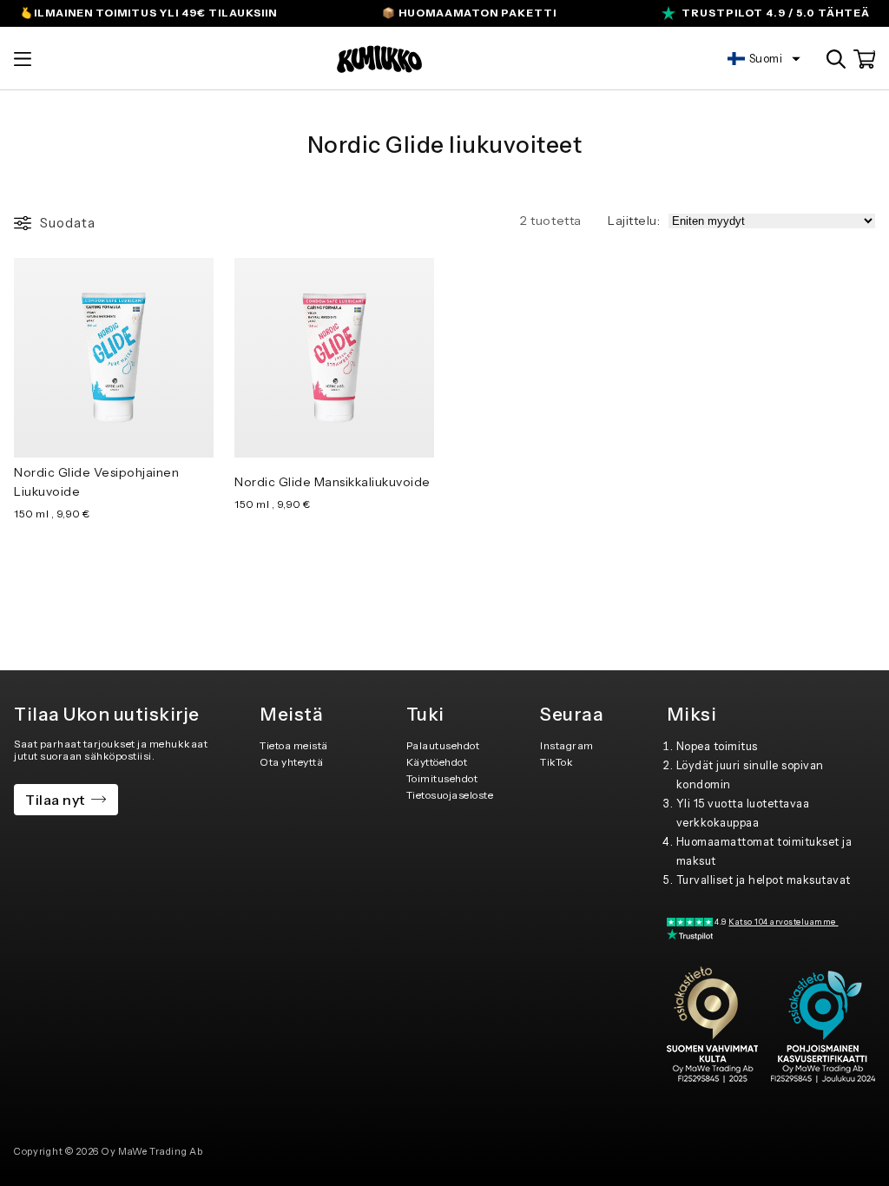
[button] (22, 59)
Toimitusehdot (442, 778)
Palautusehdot (443, 745)
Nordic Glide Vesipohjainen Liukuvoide (96, 482)
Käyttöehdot (437, 761)
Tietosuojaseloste (450, 794)
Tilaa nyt (55, 799)
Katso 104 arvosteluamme (783, 921)
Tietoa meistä (294, 745)
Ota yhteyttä (291, 761)
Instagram (567, 745)
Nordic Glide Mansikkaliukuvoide (332, 482)
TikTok (556, 761)
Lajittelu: (634, 220)
